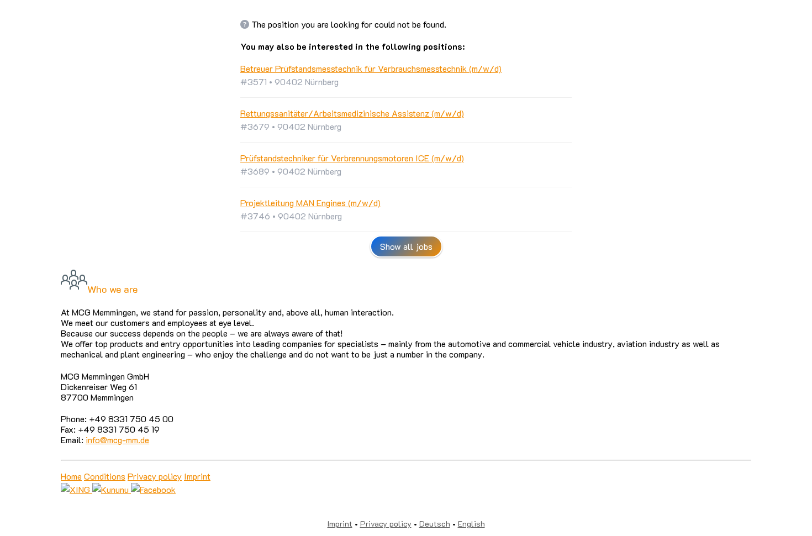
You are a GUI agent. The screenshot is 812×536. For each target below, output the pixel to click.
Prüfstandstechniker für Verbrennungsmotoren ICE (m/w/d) (352, 158)
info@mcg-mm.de (117, 439)
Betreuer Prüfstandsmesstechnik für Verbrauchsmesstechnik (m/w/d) (371, 68)
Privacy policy (155, 476)
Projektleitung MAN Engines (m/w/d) (310, 202)
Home (71, 476)
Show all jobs (406, 246)
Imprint (197, 476)
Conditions (104, 476)
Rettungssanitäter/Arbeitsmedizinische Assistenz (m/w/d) (352, 113)
